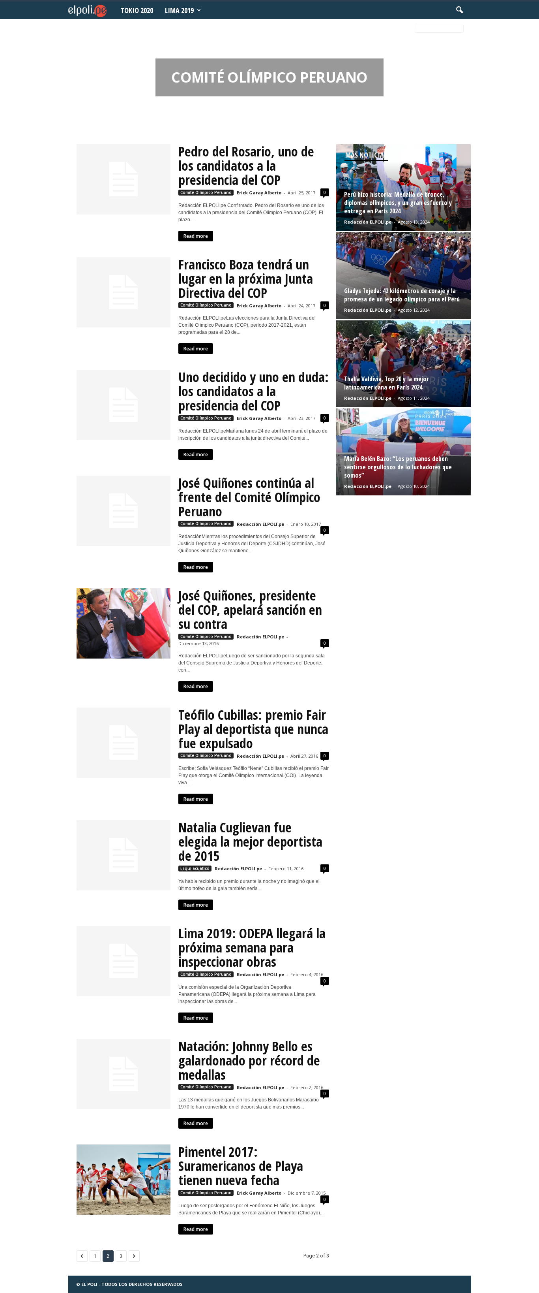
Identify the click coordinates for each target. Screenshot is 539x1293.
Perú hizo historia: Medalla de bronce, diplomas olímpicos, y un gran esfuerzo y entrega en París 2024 (398, 202)
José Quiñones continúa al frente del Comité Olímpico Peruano (249, 497)
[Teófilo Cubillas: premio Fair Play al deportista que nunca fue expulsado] (123, 743)
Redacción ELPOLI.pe (260, 524)
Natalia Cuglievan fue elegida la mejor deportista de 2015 (250, 841)
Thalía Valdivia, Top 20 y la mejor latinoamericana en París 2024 (386, 383)
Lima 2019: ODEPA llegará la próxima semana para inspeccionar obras (252, 947)
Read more (195, 236)
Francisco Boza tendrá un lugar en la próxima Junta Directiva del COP (245, 278)
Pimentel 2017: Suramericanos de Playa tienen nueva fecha (240, 1165)
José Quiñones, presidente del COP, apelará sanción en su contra (250, 609)
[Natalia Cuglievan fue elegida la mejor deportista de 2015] (123, 855)
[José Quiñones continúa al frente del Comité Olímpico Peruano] (123, 511)
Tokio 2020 (137, 10)
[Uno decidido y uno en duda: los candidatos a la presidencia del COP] (123, 405)
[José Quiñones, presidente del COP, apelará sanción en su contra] (123, 623)
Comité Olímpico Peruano (206, 192)
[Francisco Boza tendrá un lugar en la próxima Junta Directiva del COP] (123, 292)
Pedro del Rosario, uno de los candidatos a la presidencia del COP (246, 165)
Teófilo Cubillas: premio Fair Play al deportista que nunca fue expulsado (253, 729)
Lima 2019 (179, 10)
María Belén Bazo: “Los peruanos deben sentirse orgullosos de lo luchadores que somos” (398, 467)
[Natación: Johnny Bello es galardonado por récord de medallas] (123, 1074)
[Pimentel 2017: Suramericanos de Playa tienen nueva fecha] (123, 1179)
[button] (459, 10)
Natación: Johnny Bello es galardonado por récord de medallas (249, 1060)
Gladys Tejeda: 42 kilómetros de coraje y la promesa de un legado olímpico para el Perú (402, 294)
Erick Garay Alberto (259, 193)
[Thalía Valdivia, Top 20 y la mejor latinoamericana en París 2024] (403, 363)
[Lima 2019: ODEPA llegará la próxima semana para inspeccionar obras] (123, 961)
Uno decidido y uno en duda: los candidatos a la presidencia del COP (253, 391)
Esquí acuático (195, 868)
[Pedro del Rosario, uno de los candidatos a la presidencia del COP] (123, 179)
